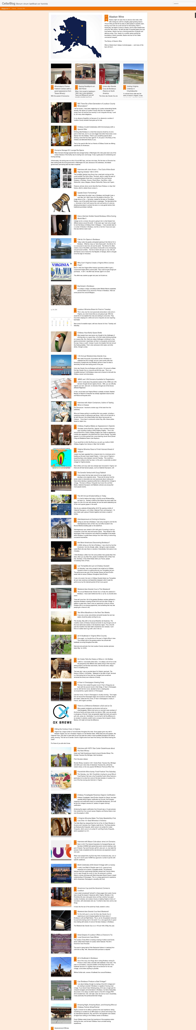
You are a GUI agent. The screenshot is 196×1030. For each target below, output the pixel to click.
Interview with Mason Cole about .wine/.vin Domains (96, 841)
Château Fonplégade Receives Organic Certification (96, 795)
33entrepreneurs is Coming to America (91, 519)
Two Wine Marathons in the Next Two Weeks (93, 612)
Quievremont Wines (62, 1028)
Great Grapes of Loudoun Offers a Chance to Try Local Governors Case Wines (94, 936)
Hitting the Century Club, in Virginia (67, 729)
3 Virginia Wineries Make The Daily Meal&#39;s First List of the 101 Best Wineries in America (96, 819)
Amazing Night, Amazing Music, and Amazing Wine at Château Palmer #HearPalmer (96, 1006)
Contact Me (21, 8)
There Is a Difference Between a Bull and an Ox (94, 705)
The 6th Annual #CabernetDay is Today (91, 496)
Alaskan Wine (116, 16)
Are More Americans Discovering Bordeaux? (93, 542)
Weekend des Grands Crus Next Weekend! (93, 911)
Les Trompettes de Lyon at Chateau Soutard (93, 566)
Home (14, 8)
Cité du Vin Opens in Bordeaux (88, 239)
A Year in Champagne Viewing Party (90, 682)
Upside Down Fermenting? (87, 193)
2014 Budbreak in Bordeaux (87, 958)
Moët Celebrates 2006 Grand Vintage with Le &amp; (96, 865)
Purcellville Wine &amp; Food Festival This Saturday (96, 771)
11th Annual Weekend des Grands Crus (91, 356)
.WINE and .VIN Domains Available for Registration (96, 379)
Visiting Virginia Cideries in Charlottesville (132, 88)
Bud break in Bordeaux (85, 286)
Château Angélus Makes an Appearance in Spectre (96, 426)
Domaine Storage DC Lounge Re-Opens (69, 150)
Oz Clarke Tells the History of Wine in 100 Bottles (95, 659)
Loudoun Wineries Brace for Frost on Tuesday (94, 309)
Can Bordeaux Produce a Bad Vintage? (91, 981)
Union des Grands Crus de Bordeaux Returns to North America (109, 89)
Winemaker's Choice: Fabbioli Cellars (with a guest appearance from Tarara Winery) (63, 89)
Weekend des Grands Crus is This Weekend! (93, 589)
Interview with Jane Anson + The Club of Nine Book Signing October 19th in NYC (96, 170)
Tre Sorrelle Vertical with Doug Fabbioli (91, 472)
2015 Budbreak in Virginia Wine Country (92, 636)
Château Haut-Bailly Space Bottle (89, 332)
